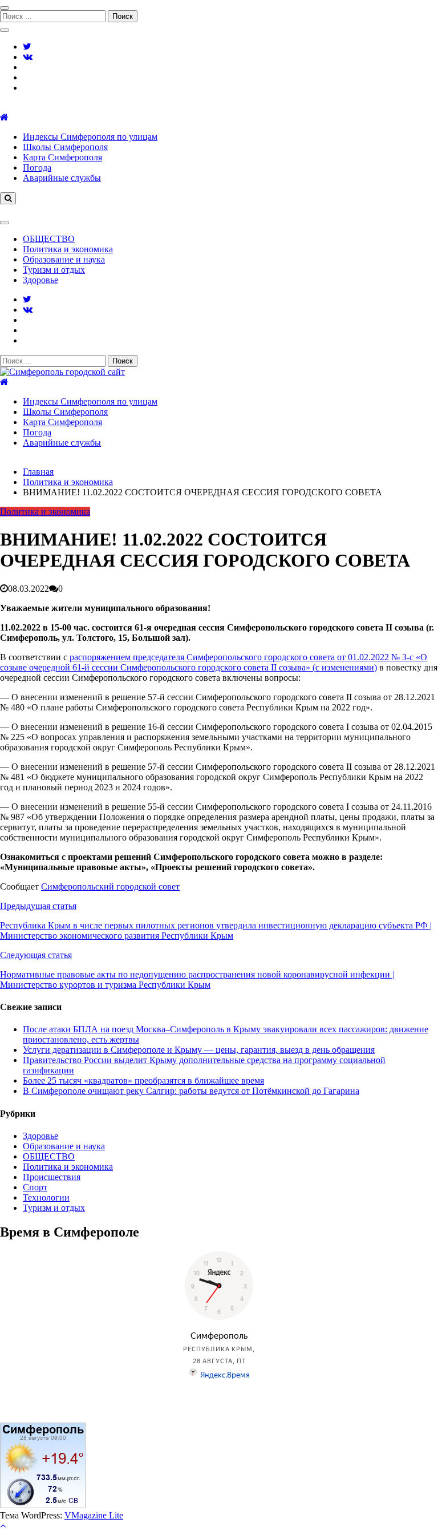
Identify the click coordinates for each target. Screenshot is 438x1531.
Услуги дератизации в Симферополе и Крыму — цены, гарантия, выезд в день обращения (199, 1050)
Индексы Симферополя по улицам (90, 137)
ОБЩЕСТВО (49, 239)
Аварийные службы (62, 178)
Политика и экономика (68, 249)
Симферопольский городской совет (110, 886)
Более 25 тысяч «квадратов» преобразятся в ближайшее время (143, 1080)
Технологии (46, 1197)
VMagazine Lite (93, 1515)
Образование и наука (64, 259)
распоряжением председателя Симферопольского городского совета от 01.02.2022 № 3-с (241, 657)
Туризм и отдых (54, 269)
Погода (37, 167)
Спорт (35, 1187)
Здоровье (40, 280)
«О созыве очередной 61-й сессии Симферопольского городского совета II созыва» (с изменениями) (213, 662)
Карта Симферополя (62, 157)
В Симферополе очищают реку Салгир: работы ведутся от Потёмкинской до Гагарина (191, 1091)
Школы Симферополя (65, 147)
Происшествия (51, 1177)
